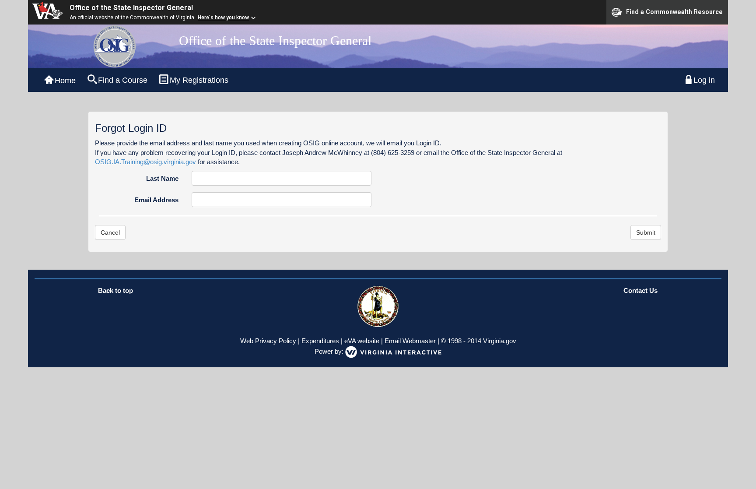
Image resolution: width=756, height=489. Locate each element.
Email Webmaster (410, 341)
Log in (704, 80)
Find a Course (122, 80)
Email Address (156, 200)
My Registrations (199, 80)
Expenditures (320, 341)
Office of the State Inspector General (131, 8)
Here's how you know (223, 17)
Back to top (115, 290)
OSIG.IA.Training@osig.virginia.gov (145, 161)
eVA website (361, 341)
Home (65, 80)
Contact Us (640, 290)
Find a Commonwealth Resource (674, 11)
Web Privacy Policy (268, 341)
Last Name (162, 178)
